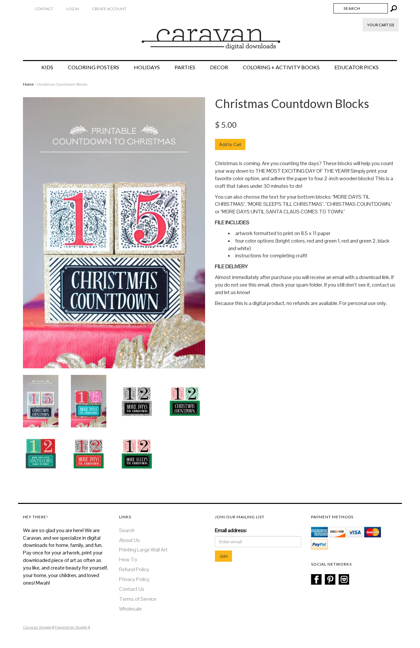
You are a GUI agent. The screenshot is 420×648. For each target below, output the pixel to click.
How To (128, 559)
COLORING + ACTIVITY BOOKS (281, 67)
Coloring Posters (93, 67)
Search (127, 530)
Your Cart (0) (380, 24)
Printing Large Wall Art (143, 549)
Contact (44, 8)
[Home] (210, 36)
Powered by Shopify (71, 627)
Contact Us (131, 589)
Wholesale (130, 608)
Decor (219, 67)
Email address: (231, 530)
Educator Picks (356, 67)
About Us (129, 540)
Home (28, 84)
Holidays (147, 67)
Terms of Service (138, 598)
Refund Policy (134, 569)
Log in (72, 8)
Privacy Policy (134, 579)
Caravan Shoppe (37, 627)
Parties (185, 67)
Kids (47, 67)
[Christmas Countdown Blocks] (40, 400)
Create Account (109, 8)
